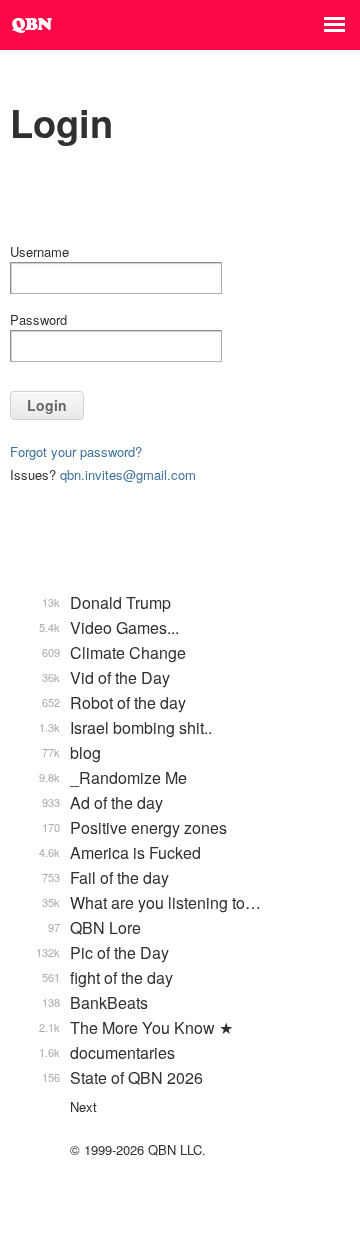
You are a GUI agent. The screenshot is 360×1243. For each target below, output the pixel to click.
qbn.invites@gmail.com (128, 474)
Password (38, 319)
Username (39, 251)
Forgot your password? (76, 451)
